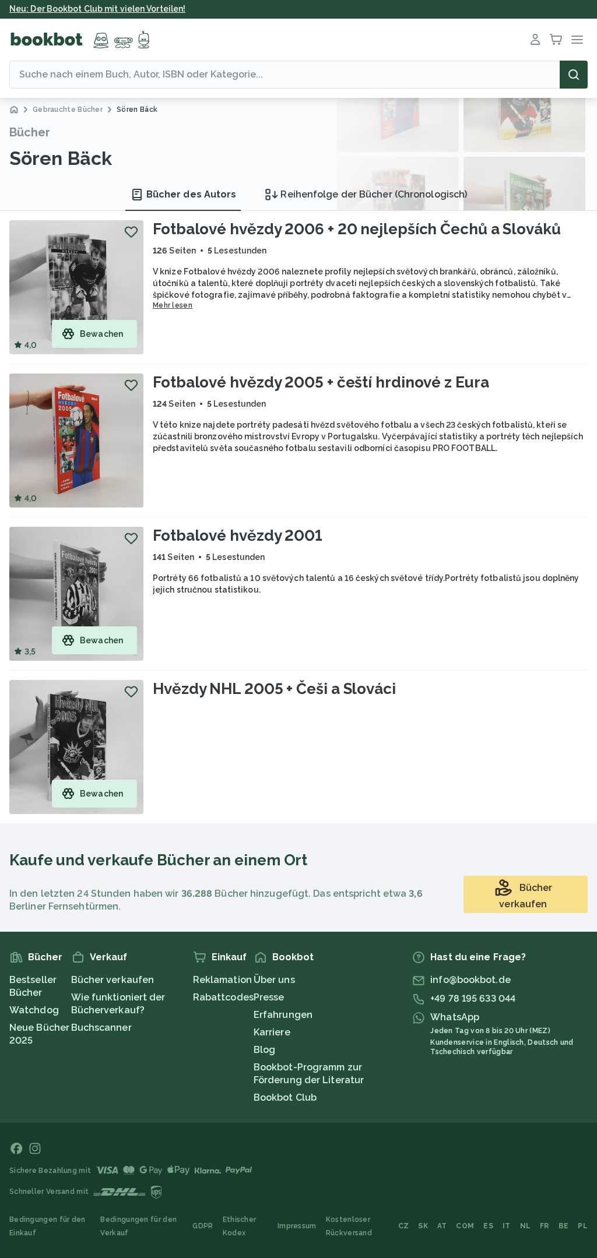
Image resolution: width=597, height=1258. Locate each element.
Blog (264, 1049)
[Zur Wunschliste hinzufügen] (131, 231)
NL (525, 1226)
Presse (269, 997)
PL (583, 1226)
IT (507, 1226)
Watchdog (34, 1010)
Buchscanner (101, 1027)
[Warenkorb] (556, 39)
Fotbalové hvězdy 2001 (237, 535)
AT (442, 1226)
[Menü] (577, 39)
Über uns (274, 979)
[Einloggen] (535, 39)
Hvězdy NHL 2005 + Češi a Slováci (274, 688)
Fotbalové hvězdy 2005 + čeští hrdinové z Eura (321, 382)
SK (423, 1226)
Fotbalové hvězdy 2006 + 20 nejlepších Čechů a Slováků (357, 229)
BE (564, 1226)
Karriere (272, 1032)
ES (488, 1226)
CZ (403, 1226)
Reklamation (222, 979)
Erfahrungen (283, 1014)
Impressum (297, 1226)
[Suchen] (574, 75)
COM (465, 1226)
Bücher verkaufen (112, 979)
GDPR (202, 1226)
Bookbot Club (285, 1097)
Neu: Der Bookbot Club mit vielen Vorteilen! (97, 8)
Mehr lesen (172, 305)
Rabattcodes (223, 997)
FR (544, 1226)
